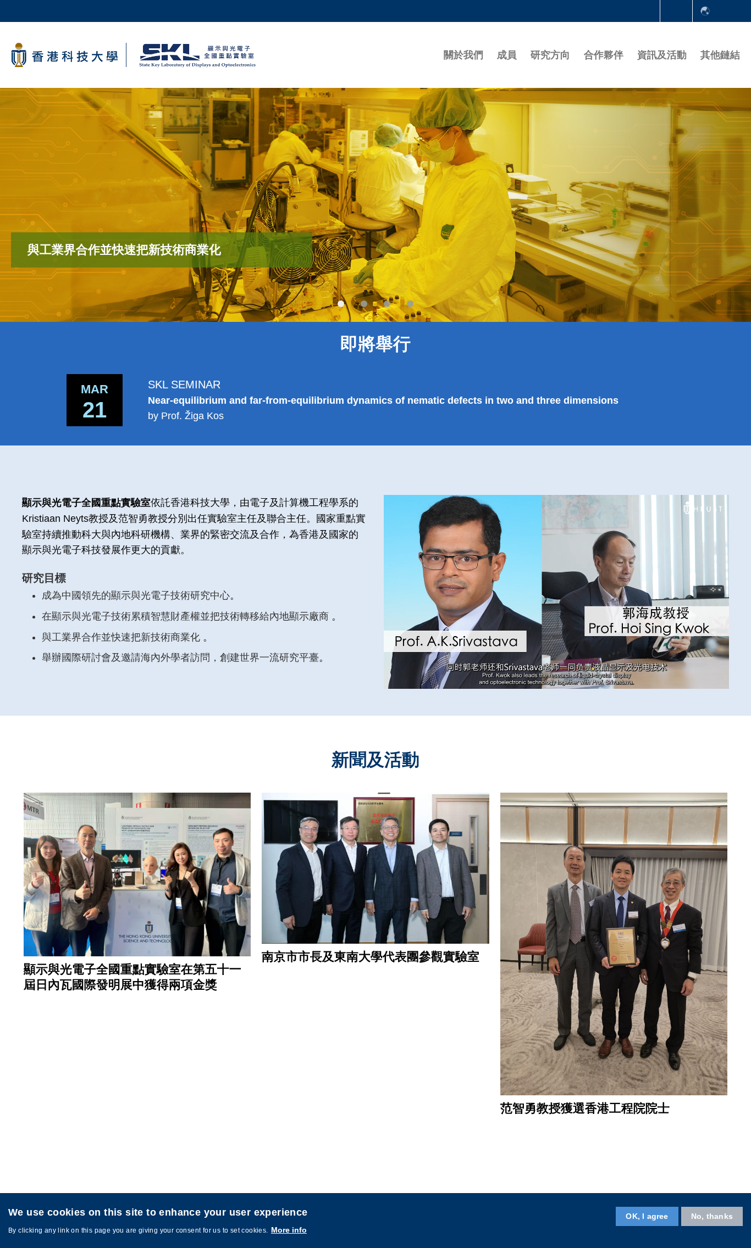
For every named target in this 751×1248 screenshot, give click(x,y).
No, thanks (712, 1216)
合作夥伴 (603, 54)
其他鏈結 (720, 54)
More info (289, 1229)
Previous (33, 400)
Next (718, 400)
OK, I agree (647, 1216)
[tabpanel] (375, 204)
